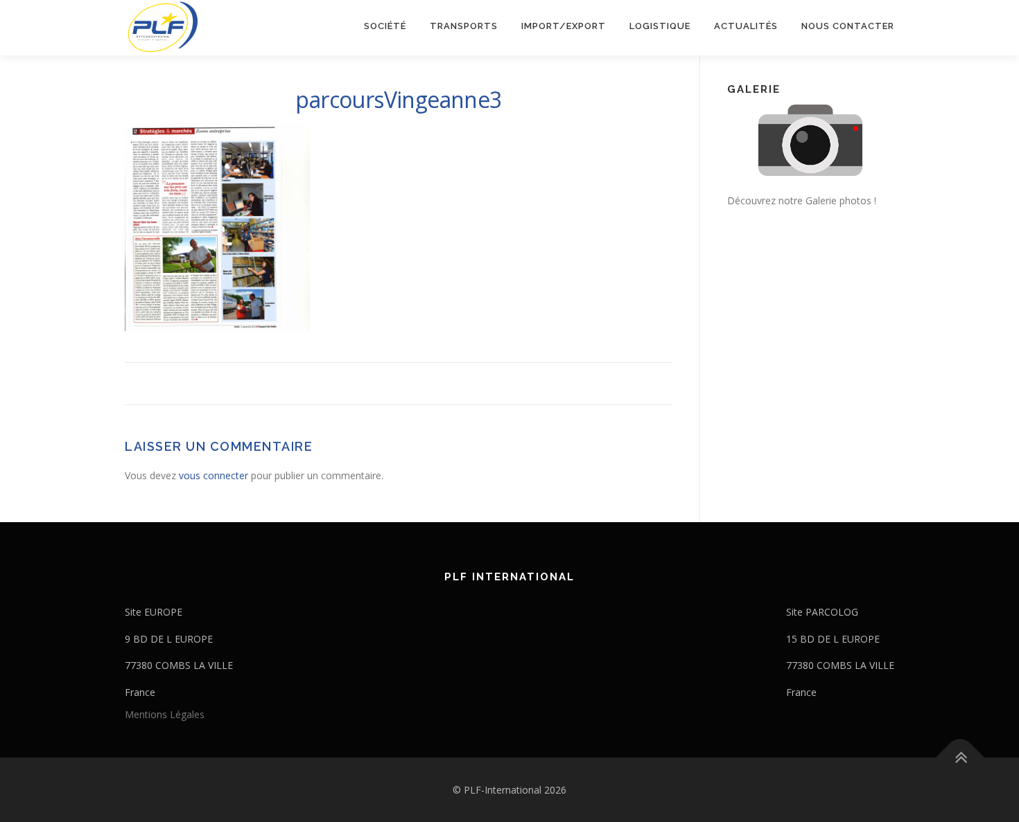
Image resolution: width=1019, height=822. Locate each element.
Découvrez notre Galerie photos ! (801, 200)
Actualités (746, 26)
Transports (464, 26)
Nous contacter (847, 26)
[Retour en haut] (960, 757)
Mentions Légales (164, 714)
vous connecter (213, 475)
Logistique (659, 26)
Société (385, 26)
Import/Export (563, 26)
